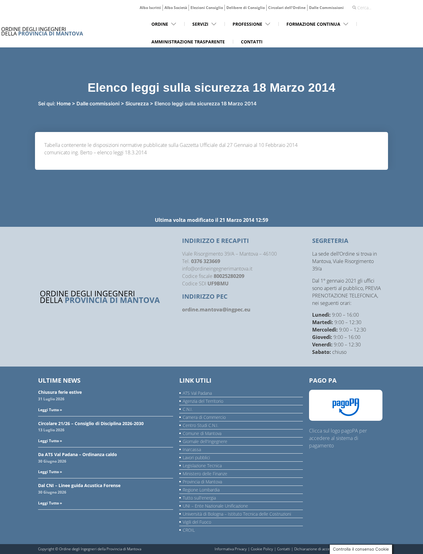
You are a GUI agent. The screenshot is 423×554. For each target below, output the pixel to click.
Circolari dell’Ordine (287, 7)
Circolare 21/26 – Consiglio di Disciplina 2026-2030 (91, 423)
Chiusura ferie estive (60, 392)
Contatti (283, 549)
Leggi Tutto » (50, 409)
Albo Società (175, 7)
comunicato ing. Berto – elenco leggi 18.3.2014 (95, 152)
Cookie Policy (262, 549)
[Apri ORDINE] (173, 24)
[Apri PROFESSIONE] (267, 24)
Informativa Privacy (231, 549)
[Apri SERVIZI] (214, 24)
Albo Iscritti (150, 7)
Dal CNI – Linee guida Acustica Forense (79, 485)
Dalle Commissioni (326, 7)
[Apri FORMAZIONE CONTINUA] (345, 24)
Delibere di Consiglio (245, 7)
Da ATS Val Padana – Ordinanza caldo (77, 454)
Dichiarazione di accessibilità (318, 549)
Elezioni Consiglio (206, 7)
